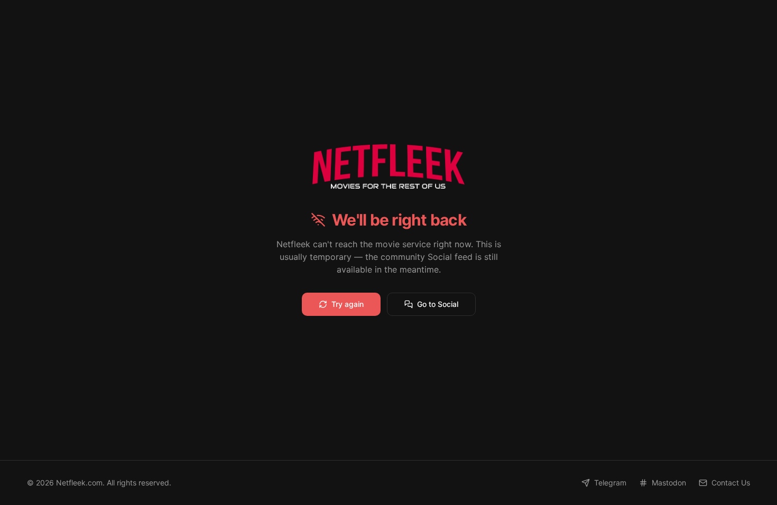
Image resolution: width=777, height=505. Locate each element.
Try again (347, 304)
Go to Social (437, 304)
